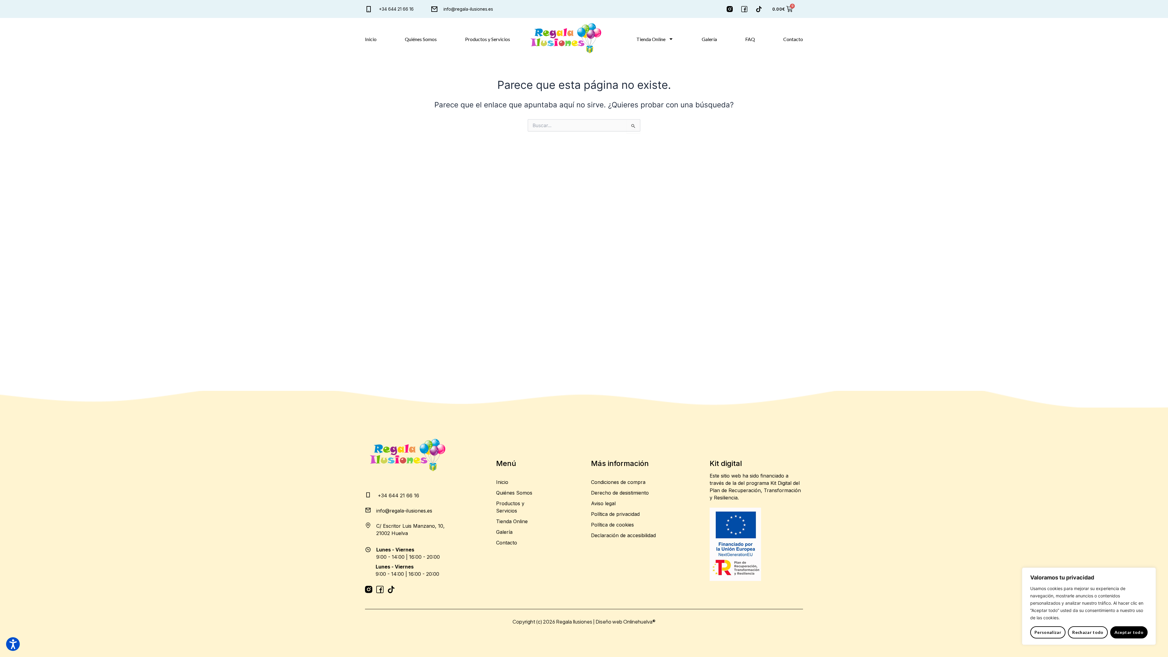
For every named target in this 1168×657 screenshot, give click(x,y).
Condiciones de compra (618, 482)
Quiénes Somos (421, 39)
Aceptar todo (1128, 632)
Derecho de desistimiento (620, 493)
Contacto (793, 39)
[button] (13, 644)
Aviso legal (603, 503)
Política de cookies (612, 525)
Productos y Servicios (487, 39)
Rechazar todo (1088, 632)
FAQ (750, 39)
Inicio (371, 39)
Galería (709, 39)
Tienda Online (651, 39)
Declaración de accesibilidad (623, 535)
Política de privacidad (615, 514)
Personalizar (1047, 632)
